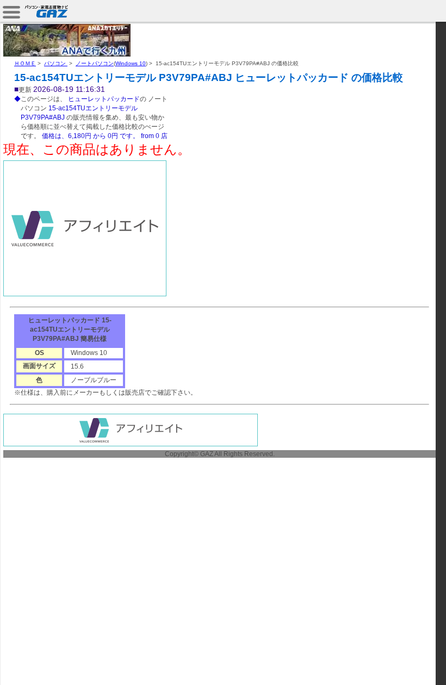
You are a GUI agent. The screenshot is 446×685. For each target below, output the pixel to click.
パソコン (55, 63)
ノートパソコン (95, 63)
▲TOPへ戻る (408, 664)
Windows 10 (130, 63)
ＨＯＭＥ (25, 63)
